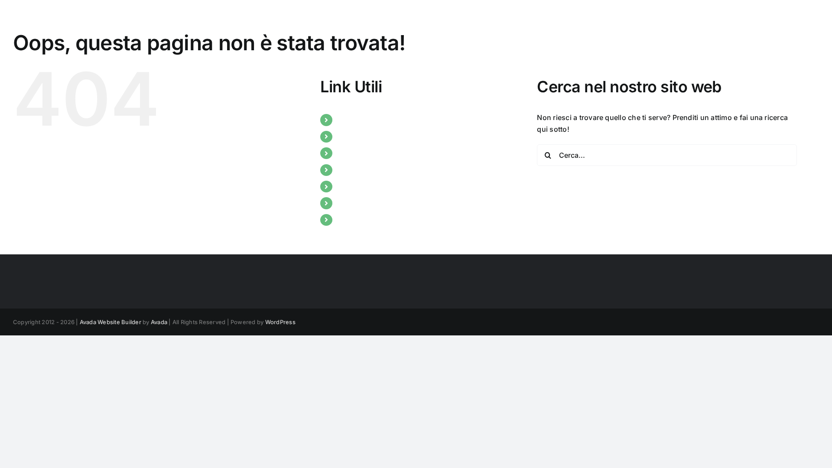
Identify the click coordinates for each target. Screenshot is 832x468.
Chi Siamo (354, 119)
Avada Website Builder (110, 321)
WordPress (280, 321)
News (346, 136)
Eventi (347, 170)
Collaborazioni (362, 186)
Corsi (346, 153)
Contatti (350, 202)
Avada (159, 321)
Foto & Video (358, 219)
